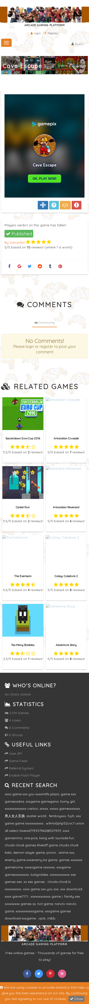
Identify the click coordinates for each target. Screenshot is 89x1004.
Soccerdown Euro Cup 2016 (22, 438)
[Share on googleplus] (19, 266)
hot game (45, 904)
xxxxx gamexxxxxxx (65, 808)
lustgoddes (39, 874)
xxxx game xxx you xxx (41, 889)
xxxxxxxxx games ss (20, 904)
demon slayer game (29, 852)
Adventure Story (66, 645)
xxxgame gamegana (42, 801)
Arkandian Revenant (66, 507)
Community (46, 322)
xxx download (71, 889)
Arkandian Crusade (66, 438)
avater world (36, 816)
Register (53, 33)
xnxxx (44, 808)
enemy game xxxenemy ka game (31, 860)
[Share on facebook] (9, 266)
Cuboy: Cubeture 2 (66, 576)
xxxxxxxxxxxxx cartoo (21, 808)
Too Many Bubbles (22, 645)
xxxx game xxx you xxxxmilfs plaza (32, 794)
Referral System (21, 768)
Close (78, 999)
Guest (79, 44)
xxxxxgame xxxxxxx (40, 867)
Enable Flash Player (24, 775)
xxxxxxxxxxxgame (29, 911)
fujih (71, 816)
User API (15, 753)
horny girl (67, 801)
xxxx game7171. (17, 896)
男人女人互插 (15, 816)
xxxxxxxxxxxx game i (46, 896)
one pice (30, 838)
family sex (72, 896)
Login (37, 33)
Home (63, 66)
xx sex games (34, 882)
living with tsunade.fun (56, 838)
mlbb (51, 918)
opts (42, 918)
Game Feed (17, 761)
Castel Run (23, 507)
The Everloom (23, 576)
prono (52, 852)
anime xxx (66, 852)
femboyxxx (57, 816)
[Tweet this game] (29, 266)
